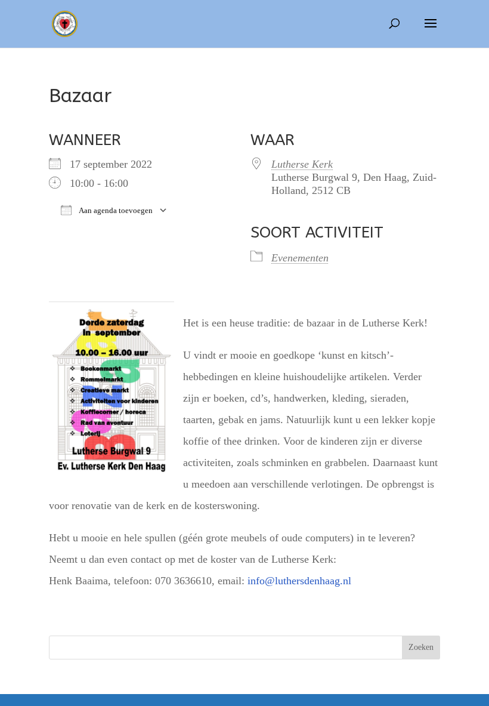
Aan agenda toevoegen (115, 210)
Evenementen (300, 258)
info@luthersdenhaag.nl (299, 581)
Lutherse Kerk (302, 164)
